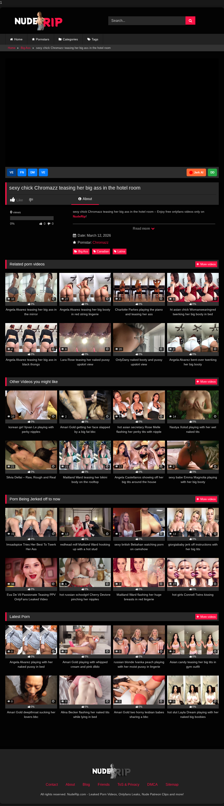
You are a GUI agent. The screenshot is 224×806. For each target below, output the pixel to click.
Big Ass (26, 48)
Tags (95, 39)
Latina (121, 251)
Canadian (103, 251)
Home (18, 39)
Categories (70, 39)
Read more (142, 228)
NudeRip (79, 216)
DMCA (152, 784)
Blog (86, 784)
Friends (104, 784)
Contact (52, 784)
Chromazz (100, 242)
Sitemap (172, 784)
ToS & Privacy (128, 784)
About (87, 199)
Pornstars (42, 39)
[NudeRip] (50, 20)
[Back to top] (210, 794)
